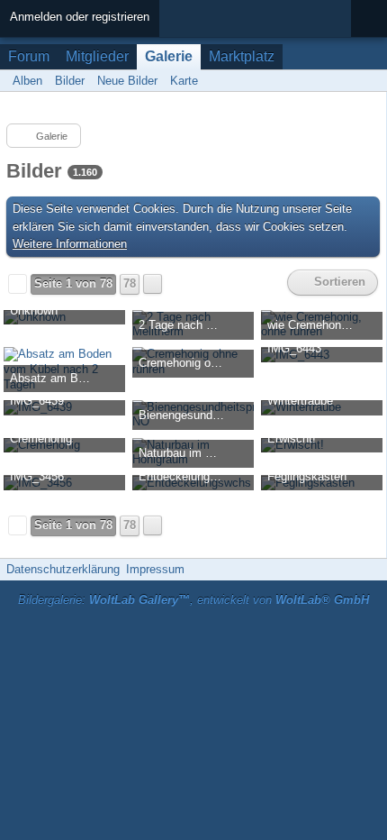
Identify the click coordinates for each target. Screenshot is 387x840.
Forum (29, 56)
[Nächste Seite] (152, 284)
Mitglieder (97, 56)
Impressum (155, 569)
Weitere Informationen (70, 244)
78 (129, 283)
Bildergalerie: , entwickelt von (193, 600)
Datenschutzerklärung (63, 569)
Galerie (169, 56)
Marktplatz (241, 56)
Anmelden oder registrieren (79, 16)
